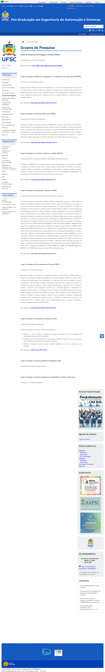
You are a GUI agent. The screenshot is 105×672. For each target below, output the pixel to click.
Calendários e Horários (6, 152)
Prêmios (4, 128)
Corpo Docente (7, 85)
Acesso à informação (76, 2)
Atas (3, 177)
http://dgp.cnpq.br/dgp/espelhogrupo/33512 (43, 180)
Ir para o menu (17, 6)
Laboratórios (6, 112)
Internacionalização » (9, 125)
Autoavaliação (6, 122)
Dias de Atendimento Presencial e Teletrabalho (87, 568)
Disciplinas (5, 90)
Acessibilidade (79, 6)
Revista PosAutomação (7, 201)
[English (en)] (70, 6)
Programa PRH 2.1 (8, 114)
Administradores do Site (96, 34)
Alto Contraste (90, 6)
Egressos (5, 135)
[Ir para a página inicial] (23, 41)
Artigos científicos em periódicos (9, 208)
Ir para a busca (27, 6)
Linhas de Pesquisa (8, 93)
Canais (97, 2)
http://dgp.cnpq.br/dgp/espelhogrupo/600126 (47, 66)
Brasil (6, 2)
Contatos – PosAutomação (7, 183)
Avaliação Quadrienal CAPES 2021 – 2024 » (9, 131)
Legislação (88, 2)
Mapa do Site (71, 8)
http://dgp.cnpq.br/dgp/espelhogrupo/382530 (44, 142)
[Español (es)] (72, 6)
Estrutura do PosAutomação (7, 108)
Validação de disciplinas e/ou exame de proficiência (9, 167)
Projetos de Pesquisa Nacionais (9, 99)
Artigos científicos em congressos (9, 212)
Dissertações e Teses (9, 204)
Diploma (4, 174)
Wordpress (36, 669)
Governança (6, 80)
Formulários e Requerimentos (7, 161)
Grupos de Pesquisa (9, 95)
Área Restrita (83, 34)
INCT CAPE (5, 117)
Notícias (4, 68)
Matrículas (5, 155)
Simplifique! (42, 2)
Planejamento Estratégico (6, 103)
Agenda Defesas (84, 439)
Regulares (82, 451)
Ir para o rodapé (37, 6)
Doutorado (83, 454)
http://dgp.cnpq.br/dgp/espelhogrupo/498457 (44, 103)
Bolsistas (82, 458)
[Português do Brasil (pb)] (67, 6)
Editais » (4, 179)
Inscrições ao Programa (6, 147)
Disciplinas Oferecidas (86, 464)
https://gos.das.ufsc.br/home (39, 350)
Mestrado (83, 453)
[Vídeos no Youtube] (96, 30)
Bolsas (4, 171)
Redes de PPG (6, 120)
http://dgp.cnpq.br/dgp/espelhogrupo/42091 (43, 308)
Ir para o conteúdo (7, 6)
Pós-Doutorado (85, 456)
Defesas (4, 158)
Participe (63, 2)
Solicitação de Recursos (6, 187)
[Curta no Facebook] (90, 30)
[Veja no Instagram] (99, 30)
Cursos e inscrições (8, 88)
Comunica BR (53, 2)
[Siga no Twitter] (93, 30)
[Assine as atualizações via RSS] (102, 30)
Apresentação (6, 65)
